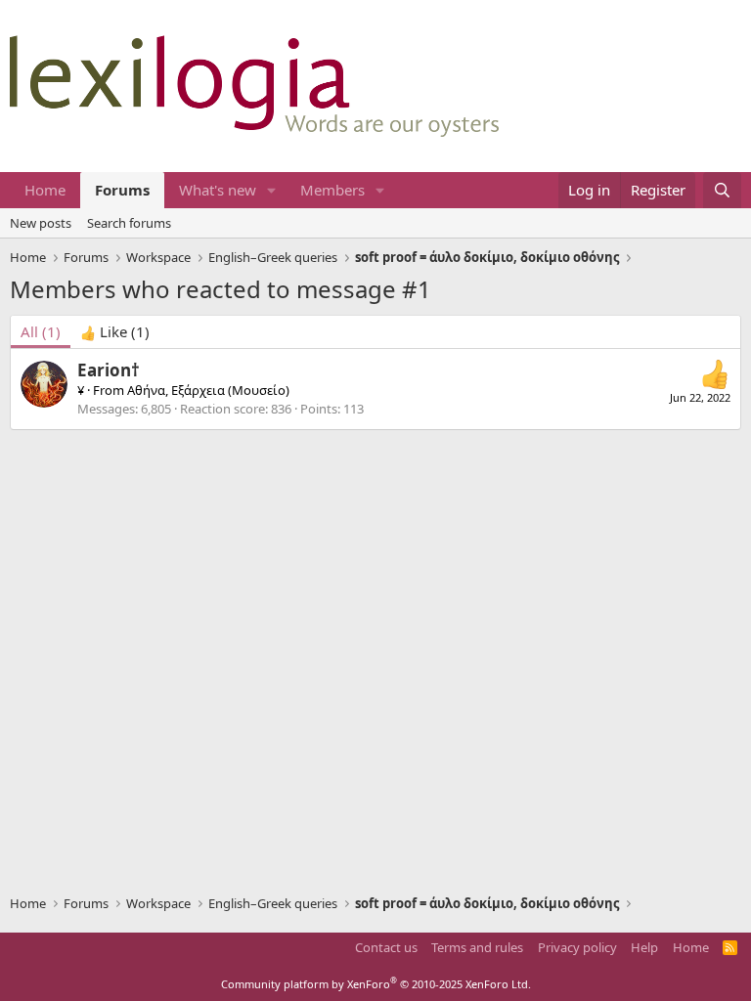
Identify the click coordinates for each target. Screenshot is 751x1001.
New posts (40, 223)
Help (644, 947)
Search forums (129, 223)
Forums (122, 189)
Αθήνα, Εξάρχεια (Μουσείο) (208, 390)
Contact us (386, 947)
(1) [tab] (41, 331)
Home (45, 189)
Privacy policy (577, 947)
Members (332, 189)
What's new (217, 189)
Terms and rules (477, 947)
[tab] (114, 332)
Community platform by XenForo (376, 984)
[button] (272, 190)
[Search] (722, 190)
